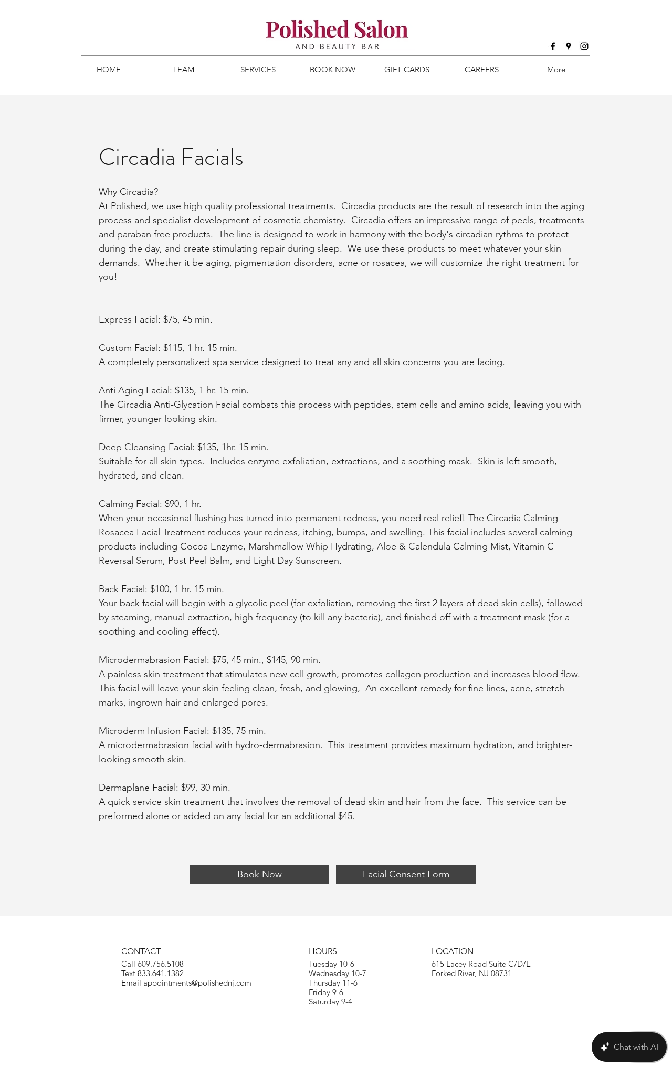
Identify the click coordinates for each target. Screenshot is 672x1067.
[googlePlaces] (568, 46)
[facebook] (553, 46)
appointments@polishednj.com (197, 983)
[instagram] (584, 46)
